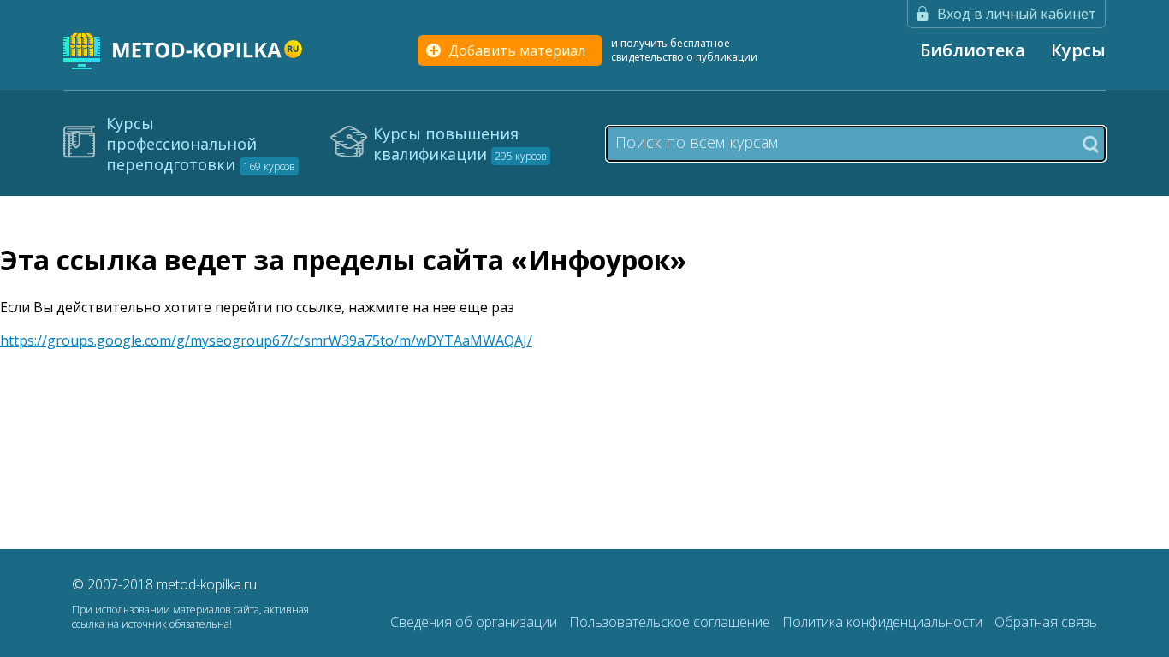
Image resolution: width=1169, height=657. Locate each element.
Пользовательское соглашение (671, 622)
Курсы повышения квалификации (460, 143)
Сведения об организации (475, 622)
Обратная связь (1045, 622)
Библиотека (972, 50)
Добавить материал (516, 50)
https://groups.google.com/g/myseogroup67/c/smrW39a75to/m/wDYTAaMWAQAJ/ (266, 340)
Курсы (1078, 50)
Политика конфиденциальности (884, 622)
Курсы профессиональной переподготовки (200, 144)
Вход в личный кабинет (1016, 13)
